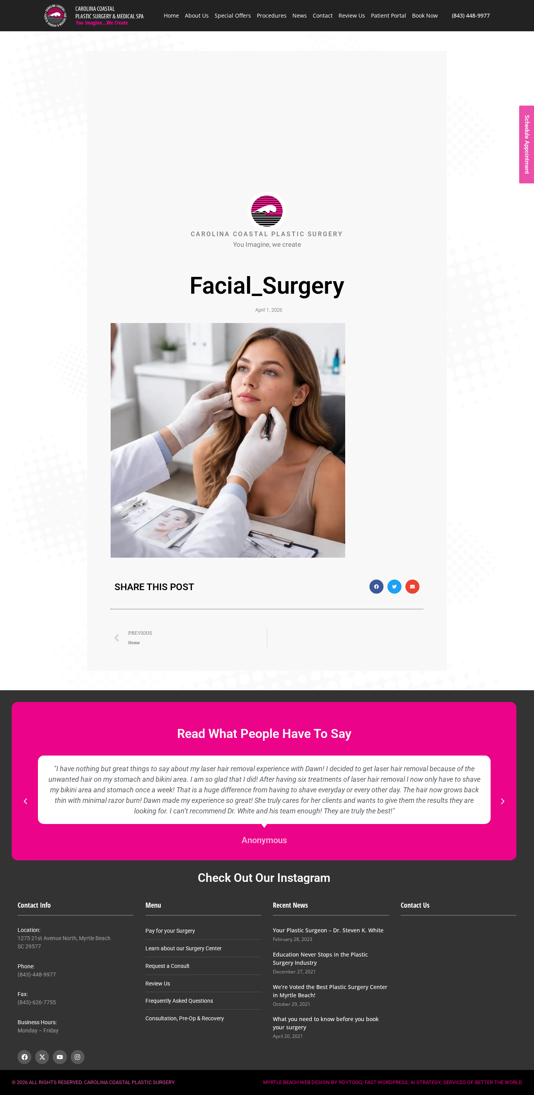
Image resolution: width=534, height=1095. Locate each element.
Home (171, 15)
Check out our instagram (264, 878)
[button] (376, 587)
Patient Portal (388, 15)
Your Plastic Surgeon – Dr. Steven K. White (328, 930)
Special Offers (233, 15)
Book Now (425, 15)
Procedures (272, 15)
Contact (323, 15)
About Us (197, 15)
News (299, 15)
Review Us (352, 15)
